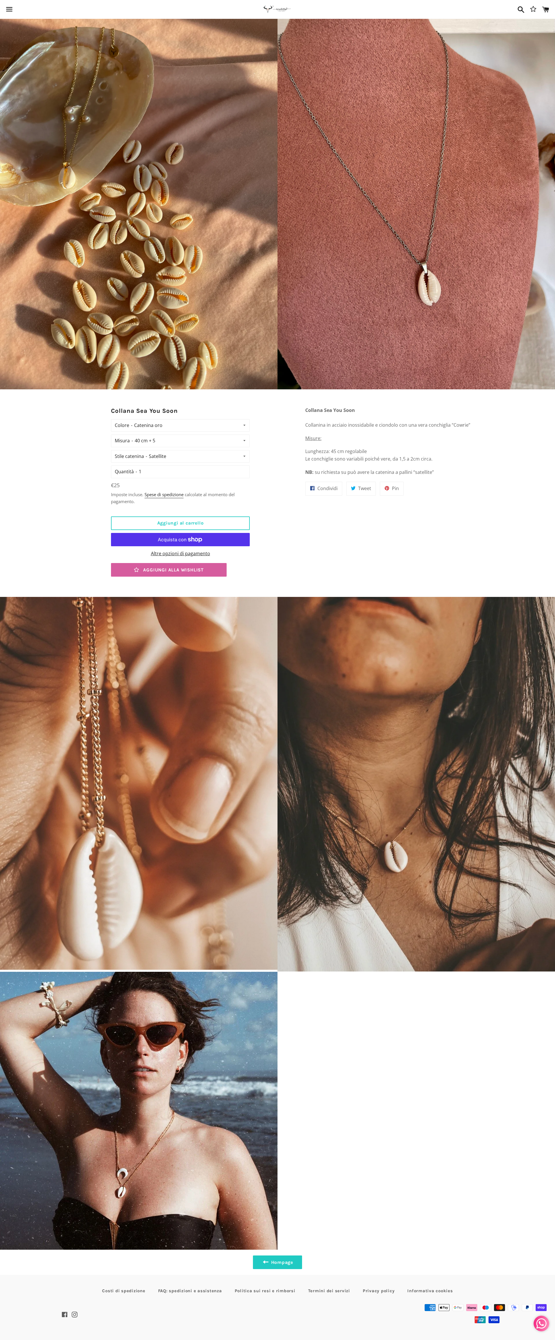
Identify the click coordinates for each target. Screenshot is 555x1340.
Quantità (124, 471)
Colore (122, 425)
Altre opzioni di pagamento (180, 553)
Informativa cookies (430, 1290)
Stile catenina (129, 456)
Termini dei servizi (329, 1290)
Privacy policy (379, 1290)
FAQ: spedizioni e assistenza (190, 1290)
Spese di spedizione (164, 494)
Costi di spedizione (123, 1290)
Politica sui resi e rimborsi (265, 1290)
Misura (122, 440)
